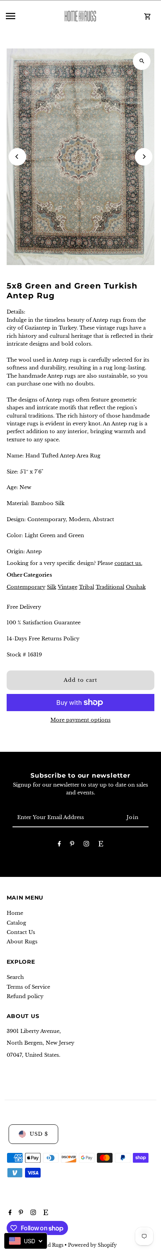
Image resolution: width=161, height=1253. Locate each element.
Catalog (16, 923)
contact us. (128, 563)
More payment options (80, 720)
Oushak (136, 587)
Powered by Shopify (92, 1245)
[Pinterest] (72, 845)
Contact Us (21, 932)
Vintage (67, 587)
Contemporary (26, 587)
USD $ (39, 1134)
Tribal (86, 587)
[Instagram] (86, 845)
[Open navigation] (28, 16)
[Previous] (17, 156)
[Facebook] (59, 845)
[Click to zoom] (141, 61)
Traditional (110, 587)
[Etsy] (100, 845)
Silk (51, 587)
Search (15, 977)
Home (15, 913)
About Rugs (22, 942)
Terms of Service (28, 987)
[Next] (143, 156)
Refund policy (25, 996)
